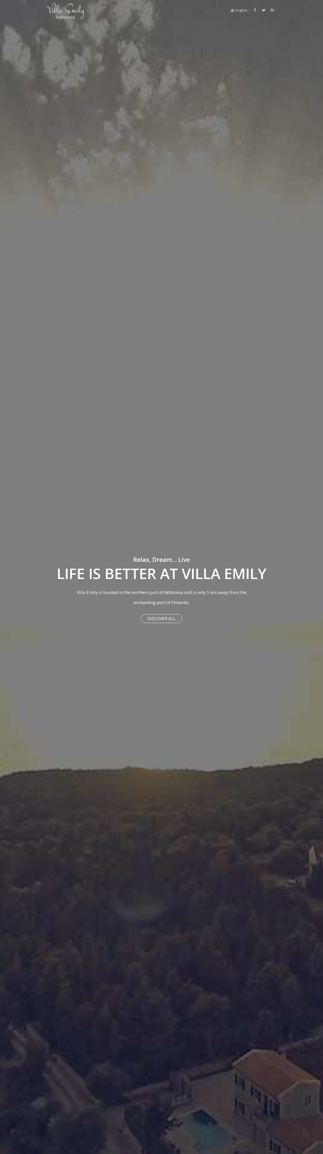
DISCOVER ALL (161, 618)
